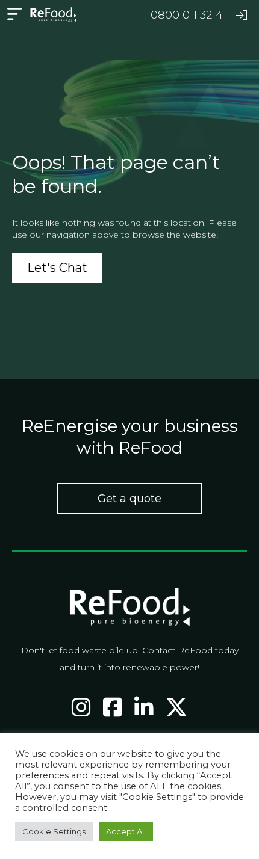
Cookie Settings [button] (54, 831)
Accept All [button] (126, 831)
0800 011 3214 (187, 15)
